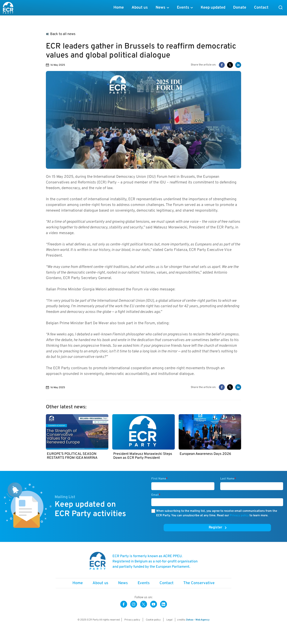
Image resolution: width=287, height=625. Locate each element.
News (160, 7)
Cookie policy (153, 619)
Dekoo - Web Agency (197, 619)
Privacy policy (239, 515)
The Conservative (199, 583)
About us (140, 7)
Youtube (153, 604)
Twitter (143, 604)
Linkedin (163, 604)
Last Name (228, 479)
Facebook (123, 604)
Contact (261, 7)
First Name (159, 479)
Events (183, 7)
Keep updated (213, 7)
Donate (239, 7)
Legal (169, 619)
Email (155, 495)
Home (118, 7)
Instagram (133, 604)
